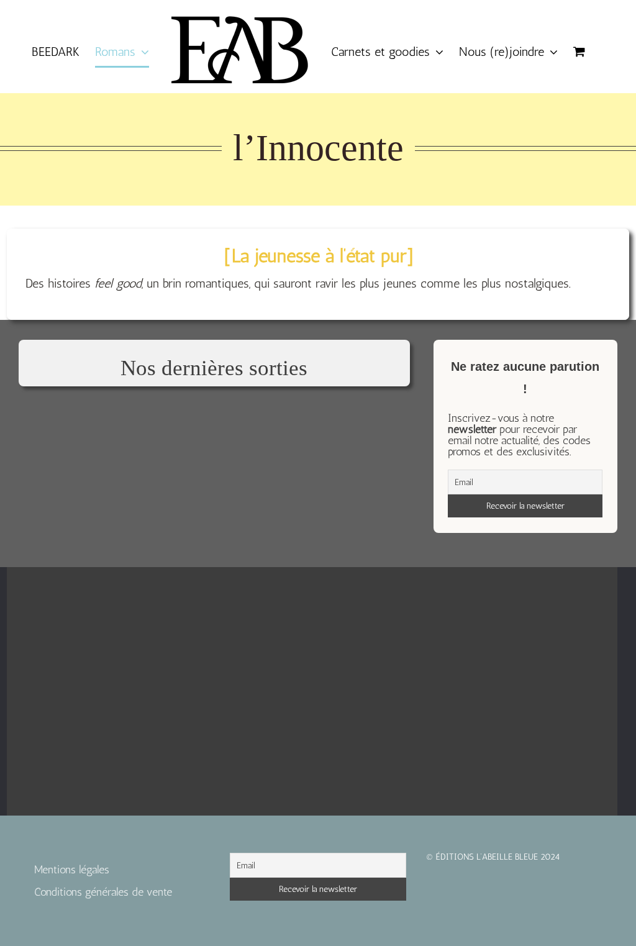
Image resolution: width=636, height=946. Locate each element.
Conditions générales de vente (103, 892)
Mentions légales (71, 869)
